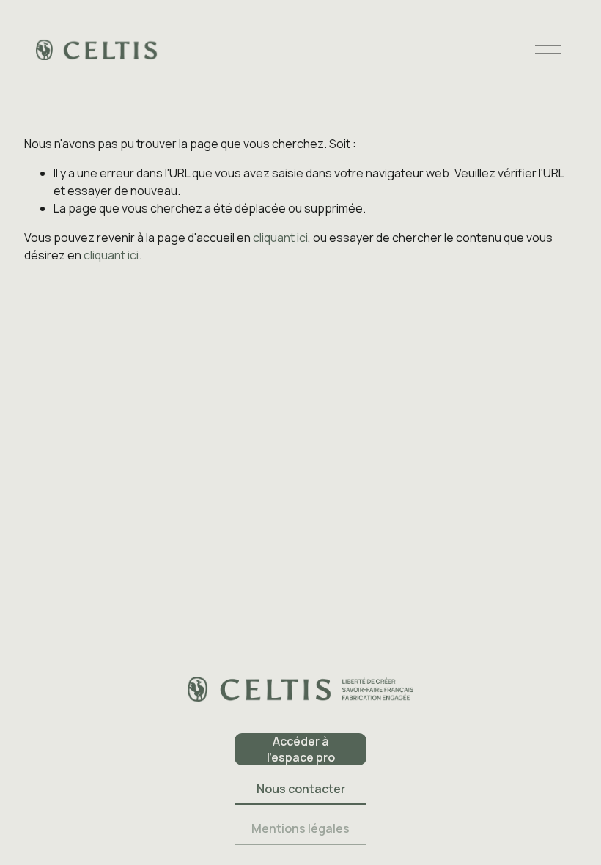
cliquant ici (280, 237)
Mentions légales (300, 828)
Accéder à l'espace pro (301, 749)
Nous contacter (301, 789)
